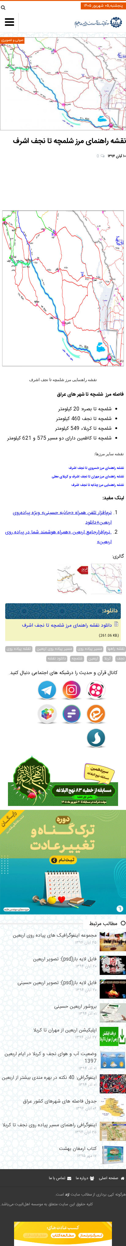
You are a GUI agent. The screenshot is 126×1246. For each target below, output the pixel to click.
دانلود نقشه (57, 659)
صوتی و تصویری (12, 40)
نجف (120, 659)
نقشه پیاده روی (19, 649)
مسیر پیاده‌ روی (90, 649)
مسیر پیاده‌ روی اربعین (54, 649)
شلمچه (77, 659)
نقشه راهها (116, 649)
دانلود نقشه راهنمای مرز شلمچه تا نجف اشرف (67, 625)
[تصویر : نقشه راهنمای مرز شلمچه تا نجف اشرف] (63, 83)
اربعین (93, 659)
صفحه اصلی (108, 1178)
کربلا (107, 659)
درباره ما (82, 1178)
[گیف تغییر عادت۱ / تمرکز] (63, 913)
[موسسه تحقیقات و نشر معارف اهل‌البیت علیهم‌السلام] (98, 27)
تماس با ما (57, 1178)
